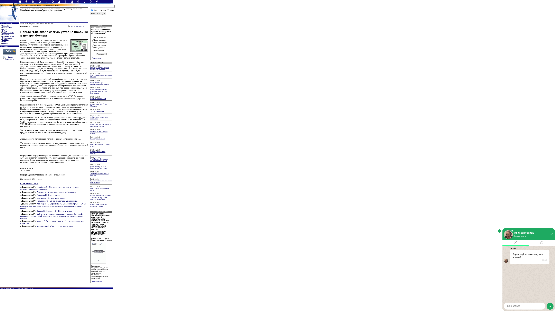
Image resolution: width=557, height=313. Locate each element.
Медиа (4, 29)
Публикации (7, 38)
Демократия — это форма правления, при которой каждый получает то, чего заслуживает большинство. (51, 9)
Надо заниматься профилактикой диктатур (99, 83)
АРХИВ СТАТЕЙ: (97, 63)
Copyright (6, 288)
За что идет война (97, 111)
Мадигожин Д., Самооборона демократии (55, 226)
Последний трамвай (97, 139)
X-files (4, 31)
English (5, 43)
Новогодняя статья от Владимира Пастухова (98, 167)
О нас (4, 41)
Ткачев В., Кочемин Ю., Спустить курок (54, 211)
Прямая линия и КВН (98, 99)
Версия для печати (77, 26)
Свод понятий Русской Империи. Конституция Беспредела (98, 91)
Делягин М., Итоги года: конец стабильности (56, 192)
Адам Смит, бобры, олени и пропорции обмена (100, 125)
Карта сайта (28, 288)
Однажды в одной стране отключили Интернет (99, 68)
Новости (5, 26)
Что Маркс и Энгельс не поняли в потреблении (99, 160)
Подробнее (96, 282)
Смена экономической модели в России (98, 205)
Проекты (5, 34)
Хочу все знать (8, 33)
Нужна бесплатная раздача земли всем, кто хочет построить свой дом (100, 197)
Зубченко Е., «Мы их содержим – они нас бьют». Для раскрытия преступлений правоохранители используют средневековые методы (52, 216)
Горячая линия (8, 36)
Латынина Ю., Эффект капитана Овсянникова (57, 201)
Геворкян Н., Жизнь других (48, 195)
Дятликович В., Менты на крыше (51, 198)
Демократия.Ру (28, 187)
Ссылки (5, 40)
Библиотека (7, 27)
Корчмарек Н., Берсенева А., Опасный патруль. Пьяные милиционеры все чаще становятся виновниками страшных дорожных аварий (53, 206)
